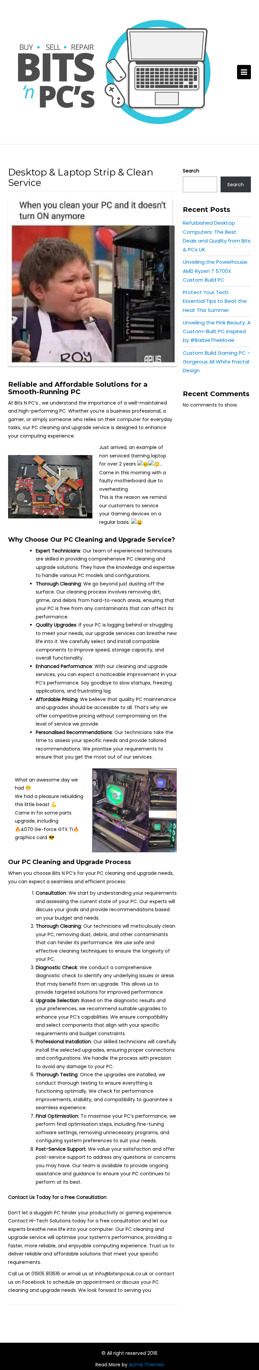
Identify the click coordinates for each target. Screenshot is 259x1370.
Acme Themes (146, 1364)
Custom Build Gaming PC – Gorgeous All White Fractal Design (217, 361)
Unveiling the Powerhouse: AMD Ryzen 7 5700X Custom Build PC (215, 270)
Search (191, 170)
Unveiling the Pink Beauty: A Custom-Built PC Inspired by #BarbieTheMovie (217, 331)
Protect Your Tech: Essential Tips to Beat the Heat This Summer (215, 301)
